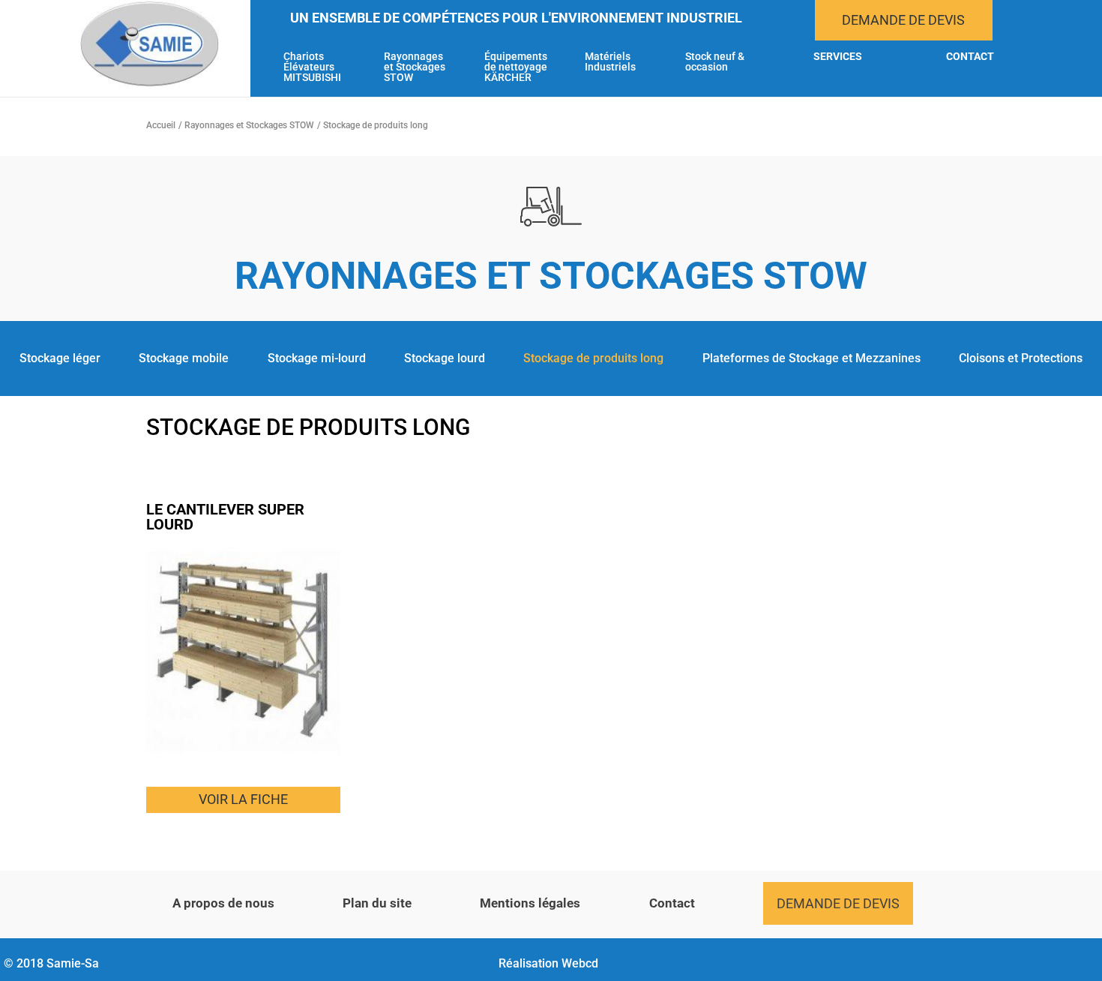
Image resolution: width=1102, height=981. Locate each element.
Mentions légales (530, 903)
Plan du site (377, 903)
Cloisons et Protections (1021, 358)
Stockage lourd (444, 358)
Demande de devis (903, 20)
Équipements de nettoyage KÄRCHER (515, 67)
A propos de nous (223, 903)
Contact (970, 56)
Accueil (160, 125)
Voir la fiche (243, 799)
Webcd (579, 963)
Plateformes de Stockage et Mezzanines (811, 358)
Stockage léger (59, 358)
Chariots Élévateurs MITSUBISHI (312, 67)
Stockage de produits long (593, 358)
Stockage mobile (184, 358)
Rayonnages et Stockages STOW (414, 67)
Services (837, 56)
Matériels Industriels (610, 62)
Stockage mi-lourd (317, 358)
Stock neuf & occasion (714, 62)
